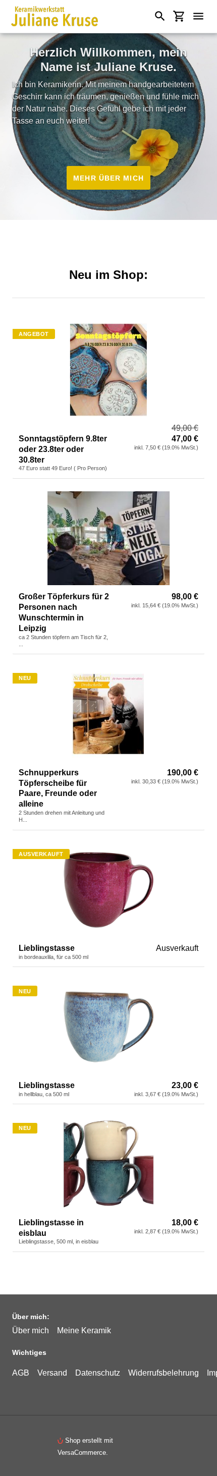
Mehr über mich (108, 178)
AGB (20, 1372)
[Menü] (203, 16)
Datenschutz (97, 1372)
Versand (52, 1372)
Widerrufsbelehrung (163, 1372)
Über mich (30, 1330)
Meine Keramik (84, 1330)
